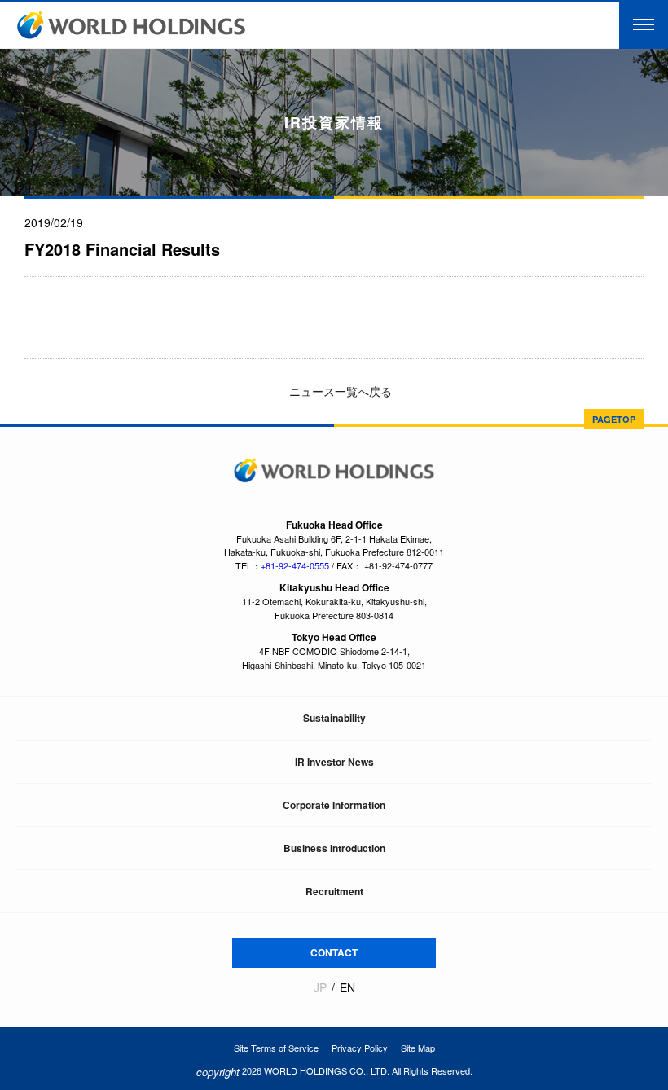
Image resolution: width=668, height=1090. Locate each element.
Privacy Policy (360, 1047)
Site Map (418, 1047)
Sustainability (334, 717)
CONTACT (334, 952)
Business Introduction (334, 848)
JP (320, 988)
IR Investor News (334, 761)
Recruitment (334, 891)
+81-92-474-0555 (295, 565)
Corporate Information (334, 804)
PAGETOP (613, 419)
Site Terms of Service (276, 1047)
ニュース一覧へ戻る (339, 391)
